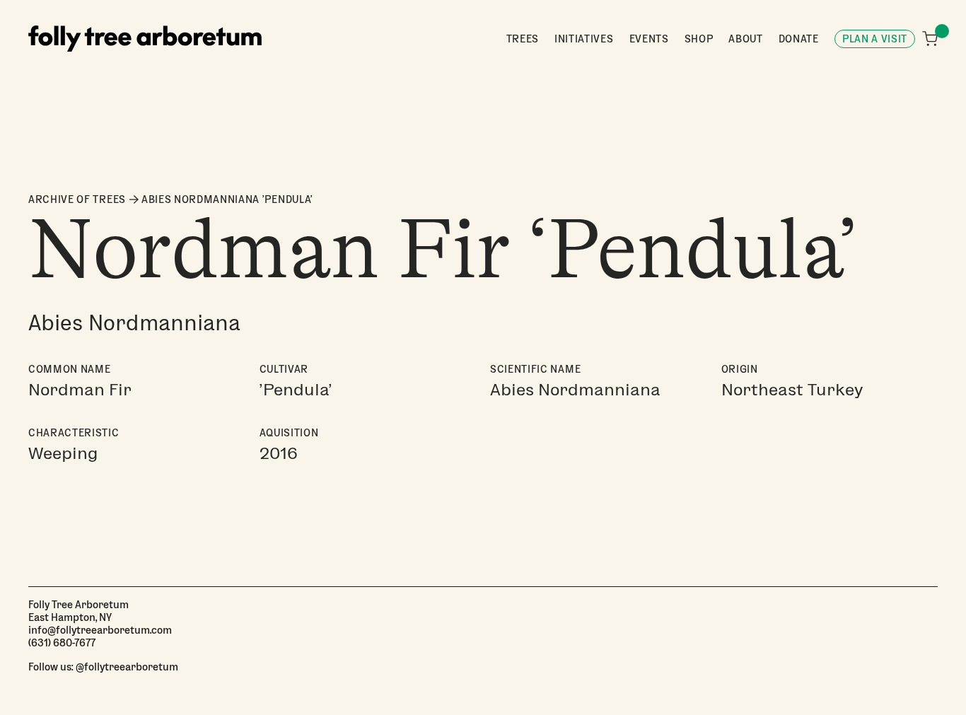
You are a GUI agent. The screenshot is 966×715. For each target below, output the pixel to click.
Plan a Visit (874, 38)
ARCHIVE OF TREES (77, 199)
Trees (522, 38)
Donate (799, 38)
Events (649, 38)
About (745, 38)
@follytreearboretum (127, 666)
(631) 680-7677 (61, 642)
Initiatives (583, 38)
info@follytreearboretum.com (100, 629)
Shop (699, 38)
